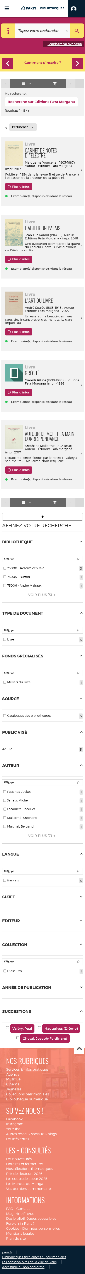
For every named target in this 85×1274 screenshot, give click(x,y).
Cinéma (12, 1084)
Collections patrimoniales (27, 1094)
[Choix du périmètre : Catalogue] (8, 30)
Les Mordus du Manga (24, 1184)
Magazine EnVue (20, 1214)
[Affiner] (55, 83)
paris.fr (7, 1252)
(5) (40, 595)
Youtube (13, 1129)
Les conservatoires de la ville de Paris (29, 1262)
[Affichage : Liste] (27, 83)
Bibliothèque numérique (27, 1099)
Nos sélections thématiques (29, 1169)
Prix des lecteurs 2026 (24, 1174)
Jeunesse (13, 1089)
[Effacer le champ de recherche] (67, 30)
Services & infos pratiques (27, 1069)
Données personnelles (41, 1228)
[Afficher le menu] (7, 8)
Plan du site (16, 1238)
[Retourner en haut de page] (42, 517)
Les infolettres (17, 1139)
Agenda (12, 1074)
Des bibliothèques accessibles (31, 1218)
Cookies (12, 1228)
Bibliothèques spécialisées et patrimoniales (34, 1257)
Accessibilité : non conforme (23, 1267)
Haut (79, 1049)
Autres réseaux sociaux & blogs (31, 1134)
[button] (76, 8)
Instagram (15, 1124)
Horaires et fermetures (24, 1164)
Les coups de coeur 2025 (26, 1179)
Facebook (14, 1119)
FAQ (9, 1209)
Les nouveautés (19, 1159)
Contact (23, 1209)
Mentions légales (20, 1233)
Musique (13, 1079)
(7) (40, 836)
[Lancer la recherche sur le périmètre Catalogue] (77, 30)
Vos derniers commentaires (29, 1189)
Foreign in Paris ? (20, 1223)
